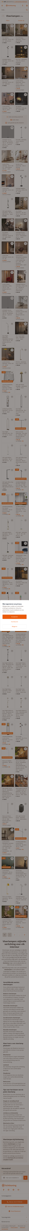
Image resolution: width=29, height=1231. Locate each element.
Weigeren (14, 626)
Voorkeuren (14, 622)
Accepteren (14, 617)
